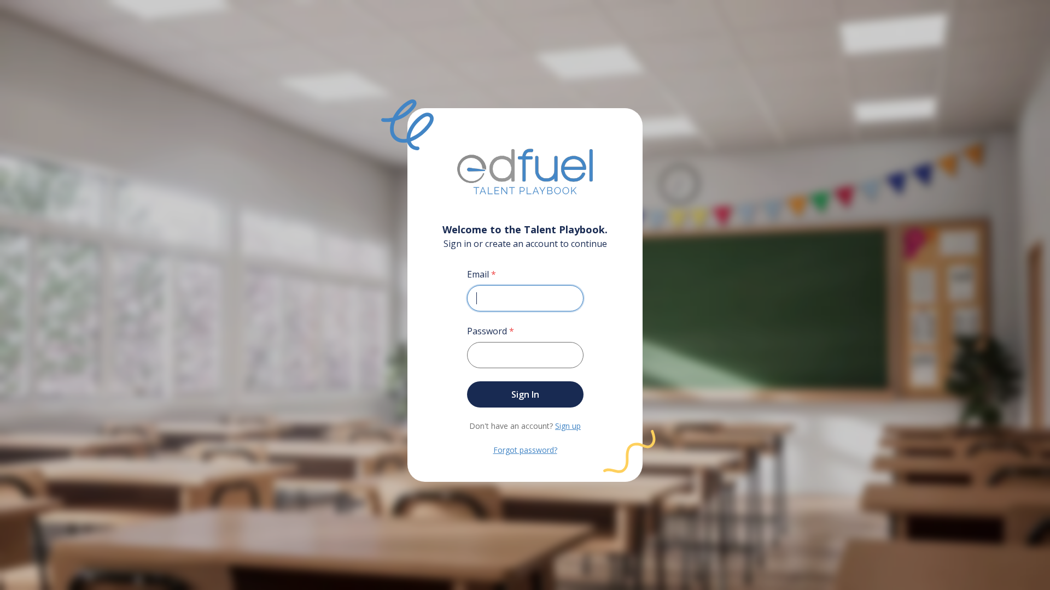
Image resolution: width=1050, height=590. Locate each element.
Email (481, 274)
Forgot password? (525, 450)
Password (490, 331)
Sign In (525, 394)
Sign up (568, 426)
